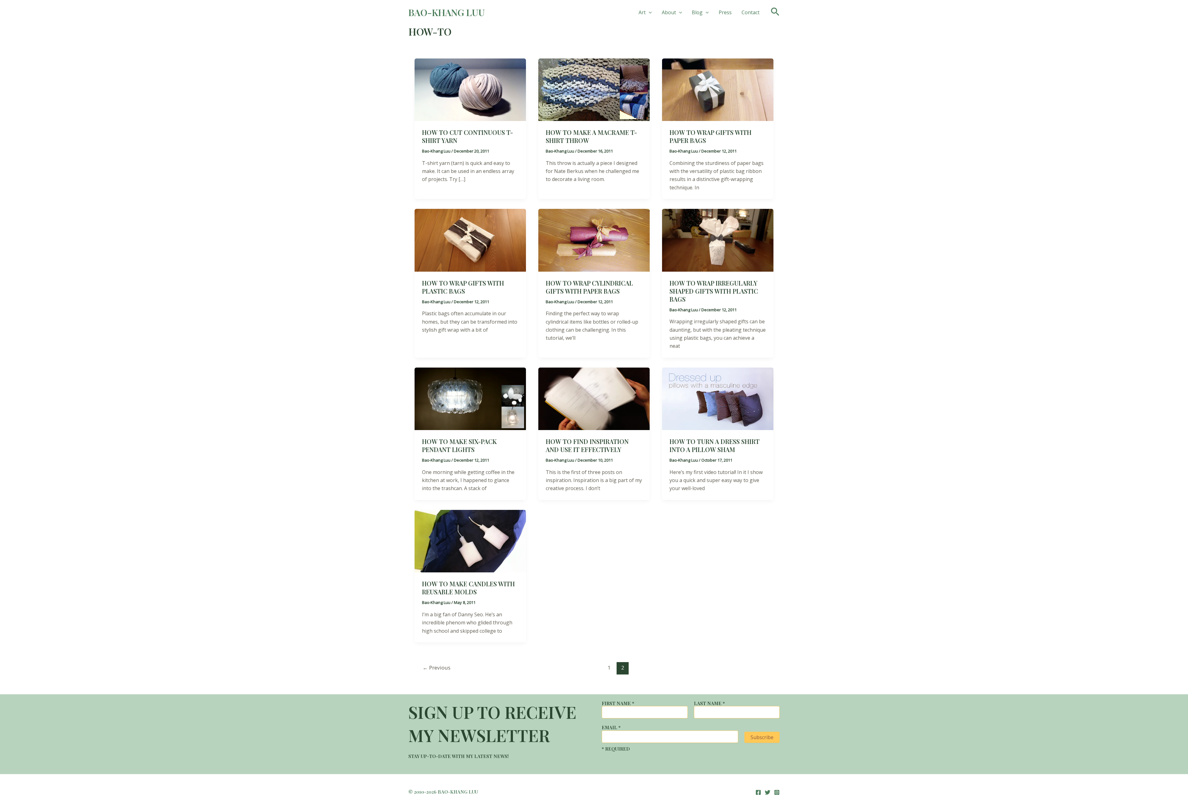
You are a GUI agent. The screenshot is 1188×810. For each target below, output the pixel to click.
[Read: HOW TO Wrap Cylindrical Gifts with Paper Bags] (594, 239)
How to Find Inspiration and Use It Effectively (587, 445)
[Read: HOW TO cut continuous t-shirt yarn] (470, 89)
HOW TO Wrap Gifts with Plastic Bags (463, 287)
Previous (436, 667)
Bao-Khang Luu (446, 12)
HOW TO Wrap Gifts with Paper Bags (710, 136)
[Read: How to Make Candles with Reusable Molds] (470, 540)
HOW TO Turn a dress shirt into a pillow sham (714, 445)
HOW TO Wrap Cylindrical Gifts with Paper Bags (589, 287)
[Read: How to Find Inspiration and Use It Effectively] (594, 398)
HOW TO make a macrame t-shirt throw (591, 136)
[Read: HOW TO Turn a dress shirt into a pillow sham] (717, 398)
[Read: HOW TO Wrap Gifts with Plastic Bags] (470, 239)
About (669, 12)
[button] (649, 12)
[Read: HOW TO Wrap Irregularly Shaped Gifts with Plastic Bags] (717, 239)
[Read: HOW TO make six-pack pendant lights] (470, 398)
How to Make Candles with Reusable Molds (468, 587)
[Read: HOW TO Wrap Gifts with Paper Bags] (717, 89)
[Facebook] (758, 792)
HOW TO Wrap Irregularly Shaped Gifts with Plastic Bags (713, 291)
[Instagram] (777, 792)
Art (642, 12)
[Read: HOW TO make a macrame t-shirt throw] (594, 89)
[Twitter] (767, 792)
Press (725, 12)
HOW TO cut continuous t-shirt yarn (467, 136)
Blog (697, 12)
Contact (751, 12)
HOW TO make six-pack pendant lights (459, 445)
